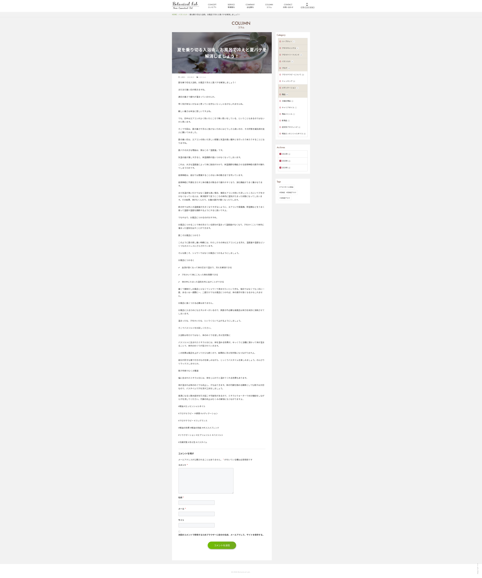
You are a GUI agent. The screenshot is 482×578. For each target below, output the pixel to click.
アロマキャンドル (290, 48)
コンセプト (212, 7)
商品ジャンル (288, 114)
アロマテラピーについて (293, 74)
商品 (285, 94)
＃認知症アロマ (284, 198)
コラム (269, 7)
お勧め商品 (287, 101)
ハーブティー (288, 41)
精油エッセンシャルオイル (293, 133)
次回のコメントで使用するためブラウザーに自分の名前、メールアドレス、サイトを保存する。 (221, 534)
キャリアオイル (289, 107)
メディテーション (290, 87)
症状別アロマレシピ (291, 127)
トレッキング (288, 81)
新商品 (285, 120)
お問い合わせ (288, 7)
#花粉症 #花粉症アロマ (287, 192)
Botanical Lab (244, 572)
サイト (181, 519)
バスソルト (202, 77)
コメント (183, 464)
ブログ (286, 68)
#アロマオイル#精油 (286, 187)
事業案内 (231, 7)
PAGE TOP (478, 570)
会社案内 (250, 7)
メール (182, 508)
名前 (181, 497)
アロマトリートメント (292, 54)
